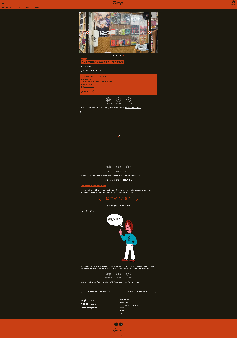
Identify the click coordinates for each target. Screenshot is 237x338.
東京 (14, 7)
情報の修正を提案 (88, 91)
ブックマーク (128, 103)
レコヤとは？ (89, 304)
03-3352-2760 (87, 79)
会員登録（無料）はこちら (133, 108)
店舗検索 (233, 4)
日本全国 (8, 7)
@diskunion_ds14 (88, 87)
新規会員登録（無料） (125, 300)
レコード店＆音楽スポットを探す (98, 291)
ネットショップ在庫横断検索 (136, 291)
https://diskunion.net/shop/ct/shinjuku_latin (97, 82)
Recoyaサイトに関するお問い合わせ (129, 305)
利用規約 (122, 307)
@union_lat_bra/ (88, 84)
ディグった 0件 (108, 103)
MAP (106, 76)
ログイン (87, 300)
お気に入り (118, 103)
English (122, 313)
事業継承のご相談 (124, 302)
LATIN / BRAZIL (89, 186)
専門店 (103, 186)
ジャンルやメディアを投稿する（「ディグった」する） (120, 198)
